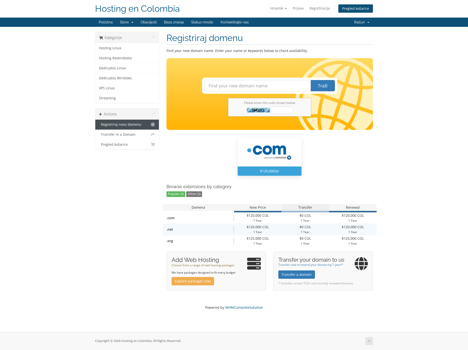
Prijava (298, 8)
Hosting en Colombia (137, 8)
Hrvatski (277, 8)
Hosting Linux (110, 48)
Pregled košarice (355, 8)
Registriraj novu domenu (120, 124)
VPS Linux (107, 88)
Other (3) (194, 194)
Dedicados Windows (115, 78)
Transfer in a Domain (117, 134)
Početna (106, 22)
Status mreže (202, 22)
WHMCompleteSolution (244, 307)
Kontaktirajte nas (235, 22)
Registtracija (320, 8)
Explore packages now (193, 281)
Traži (323, 86)
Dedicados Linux (112, 68)
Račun (360, 22)
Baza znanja (174, 22)
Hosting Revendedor (115, 58)
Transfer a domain (297, 274)
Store (125, 22)
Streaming (107, 98)
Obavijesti (149, 22)
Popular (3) (176, 194)
